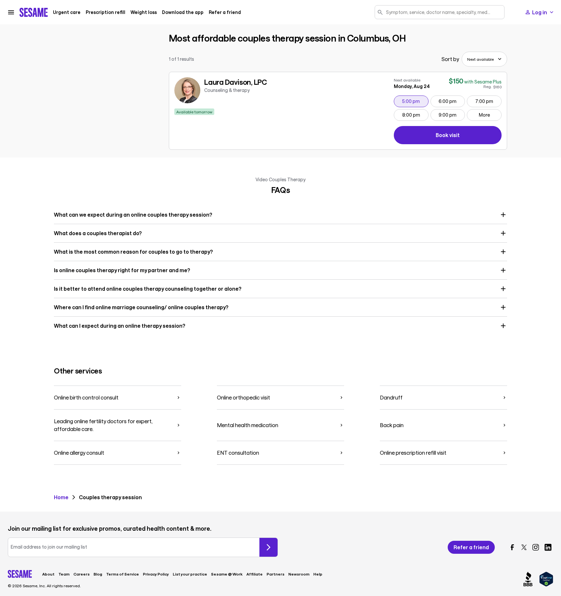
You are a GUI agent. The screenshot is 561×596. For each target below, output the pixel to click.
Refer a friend (225, 12)
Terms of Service (122, 574)
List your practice (190, 574)
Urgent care (67, 12)
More (484, 115)
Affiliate (254, 574)
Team (63, 574)
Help (317, 574)
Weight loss (144, 12)
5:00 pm (415, 101)
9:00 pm (451, 115)
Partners (275, 574)
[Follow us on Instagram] (535, 547)
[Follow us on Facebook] (512, 547)
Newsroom (298, 574)
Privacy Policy (156, 574)
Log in (539, 12)
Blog (98, 574)
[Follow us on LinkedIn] (548, 547)
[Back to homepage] (33, 12)
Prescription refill (105, 12)
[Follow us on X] (524, 547)
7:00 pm (488, 101)
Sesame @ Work (227, 574)
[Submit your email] (268, 547)
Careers (81, 574)
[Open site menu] (11, 12)
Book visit (469, 136)
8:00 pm (415, 115)
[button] (280, 215)
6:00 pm (451, 101)
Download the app (183, 12)
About (48, 574)
